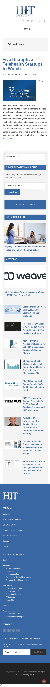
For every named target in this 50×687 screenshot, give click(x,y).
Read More (7, 138)
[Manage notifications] (44, 681)
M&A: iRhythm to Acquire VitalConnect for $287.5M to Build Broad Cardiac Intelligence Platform (34, 347)
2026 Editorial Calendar (12, 519)
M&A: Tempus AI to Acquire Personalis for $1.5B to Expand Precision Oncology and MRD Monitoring (34, 404)
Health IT (6, 565)
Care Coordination (13, 568)
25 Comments (33, 74)
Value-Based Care (10, 611)
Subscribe (6, 546)
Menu (27, 29)
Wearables (10, 600)
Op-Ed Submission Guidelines (14, 536)
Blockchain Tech (12, 591)
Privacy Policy (28, 675)
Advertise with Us (9, 525)
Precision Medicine (13, 594)
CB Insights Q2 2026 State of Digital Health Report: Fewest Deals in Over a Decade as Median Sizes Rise (34, 367)
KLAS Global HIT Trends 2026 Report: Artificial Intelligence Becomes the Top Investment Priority (34, 467)
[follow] (29, 21)
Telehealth (10, 597)
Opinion (6, 560)
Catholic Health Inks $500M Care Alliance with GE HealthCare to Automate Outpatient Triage (33, 447)
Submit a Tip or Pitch (25, 204)
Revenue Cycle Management (17, 580)
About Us (6, 514)
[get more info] (45, 21)
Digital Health (8, 585)
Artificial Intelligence (14, 588)
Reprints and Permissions (12, 530)
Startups (6, 605)
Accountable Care (13, 613)
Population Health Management (18, 577)
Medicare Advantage (14, 616)
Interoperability (12, 574)
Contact (6, 541)
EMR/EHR (10, 571)
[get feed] (25, 21)
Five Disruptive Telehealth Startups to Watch (23, 64)
